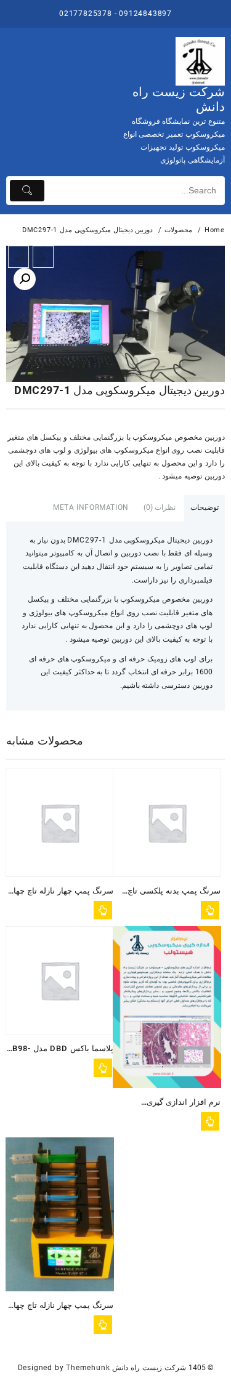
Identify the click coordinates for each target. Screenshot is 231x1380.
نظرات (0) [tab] (160, 507)
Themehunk (88, 1367)
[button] (25, 279)
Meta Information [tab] (91, 507)
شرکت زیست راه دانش (148, 1367)
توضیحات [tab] (204, 507)
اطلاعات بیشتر (103, 910)
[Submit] (27, 190)
